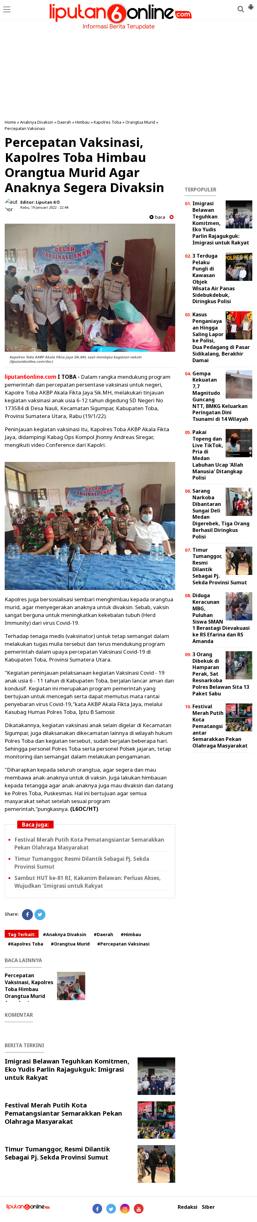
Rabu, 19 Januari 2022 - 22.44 (44, 207)
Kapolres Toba (107, 122)
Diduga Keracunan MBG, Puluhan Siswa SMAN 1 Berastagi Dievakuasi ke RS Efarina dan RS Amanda (221, 618)
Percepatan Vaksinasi (25, 128)
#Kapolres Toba (25, 944)
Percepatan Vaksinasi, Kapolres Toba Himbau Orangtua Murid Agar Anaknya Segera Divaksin (29, 992)
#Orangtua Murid (70, 944)
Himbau (82, 122)
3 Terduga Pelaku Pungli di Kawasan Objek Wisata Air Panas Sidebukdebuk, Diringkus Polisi (213, 278)
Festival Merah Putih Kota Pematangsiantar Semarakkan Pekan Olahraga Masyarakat (63, 1113)
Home (10, 122)
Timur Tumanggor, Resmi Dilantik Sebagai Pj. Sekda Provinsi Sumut (57, 1153)
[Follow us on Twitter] (111, 1208)
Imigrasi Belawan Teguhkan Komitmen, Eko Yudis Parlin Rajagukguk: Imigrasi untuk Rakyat (67, 1069)
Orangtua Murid (140, 122)
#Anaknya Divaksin (64, 934)
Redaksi (187, 1207)
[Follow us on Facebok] (97, 1208)
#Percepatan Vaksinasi (123, 944)
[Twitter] (39, 914)
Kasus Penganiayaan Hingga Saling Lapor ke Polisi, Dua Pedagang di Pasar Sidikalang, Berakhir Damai (221, 337)
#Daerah (103, 934)
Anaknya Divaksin (36, 122)
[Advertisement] (128, 69)
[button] (251, 4)
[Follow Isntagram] (124, 1208)
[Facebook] (27, 914)
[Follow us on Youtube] (138, 1208)
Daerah (64, 122)
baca (159, 217)
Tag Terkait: (21, 934)
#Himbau (131, 934)
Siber (208, 1207)
